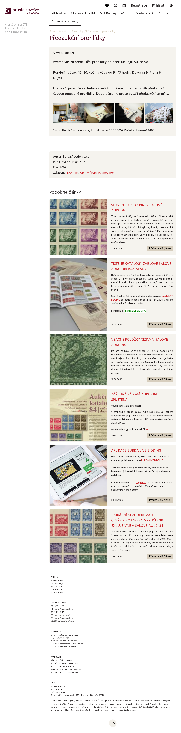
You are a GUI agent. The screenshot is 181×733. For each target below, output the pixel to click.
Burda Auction (59, 31)
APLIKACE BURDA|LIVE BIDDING (136, 450)
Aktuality (59, 13)
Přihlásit (158, 5)
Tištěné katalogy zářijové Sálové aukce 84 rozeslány (141, 266)
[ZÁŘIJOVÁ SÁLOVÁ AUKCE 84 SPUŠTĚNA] (78, 415)
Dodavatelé (144, 13)
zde (148, 429)
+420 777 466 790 (61, 638)
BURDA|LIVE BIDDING (152, 460)
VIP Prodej (108, 13)
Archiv (163, 13)
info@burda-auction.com (67, 635)
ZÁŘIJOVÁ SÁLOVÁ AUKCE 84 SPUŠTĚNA (134, 397)
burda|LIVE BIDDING (135, 311)
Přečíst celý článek (160, 248)
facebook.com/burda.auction (71, 643)
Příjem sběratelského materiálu (64, 646)
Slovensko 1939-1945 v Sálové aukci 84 (136, 207)
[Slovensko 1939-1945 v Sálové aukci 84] (78, 227)
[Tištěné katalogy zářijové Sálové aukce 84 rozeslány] (78, 294)
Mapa (62, 592)
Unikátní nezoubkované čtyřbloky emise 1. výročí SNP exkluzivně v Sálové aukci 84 (137, 520)
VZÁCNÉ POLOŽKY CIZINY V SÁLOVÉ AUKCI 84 (139, 342)
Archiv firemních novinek (97, 172)
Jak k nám (55, 592)
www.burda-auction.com (66, 640)
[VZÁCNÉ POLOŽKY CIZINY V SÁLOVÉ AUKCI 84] (78, 360)
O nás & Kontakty (65, 21)
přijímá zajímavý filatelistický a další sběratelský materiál (75, 710)
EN (171, 5)
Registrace (139, 5)
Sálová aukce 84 (83, 13)
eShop (125, 13)
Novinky (72, 172)
